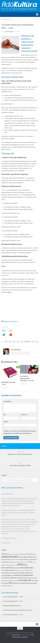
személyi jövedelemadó (23, 575)
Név (5, 414)
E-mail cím (24, 414)
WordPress (16, 635)
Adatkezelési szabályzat (20, 637)
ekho (10, 341)
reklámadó (27, 341)
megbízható (28, 570)
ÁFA (6, 341)
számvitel (31, 578)
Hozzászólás (7, 401)
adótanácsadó (9, 556)
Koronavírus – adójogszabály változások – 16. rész (27, 378)
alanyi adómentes (29, 557)
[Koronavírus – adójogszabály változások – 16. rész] (29, 369)
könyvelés (16, 568)
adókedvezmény (31, 554)
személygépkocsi (7, 575)
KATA (20, 564)
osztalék (22, 573)
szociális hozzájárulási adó (10, 578)
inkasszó (34, 562)
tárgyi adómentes (13, 580)
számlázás (24, 578)
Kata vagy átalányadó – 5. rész (13, 614)
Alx (33, 635)
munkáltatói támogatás (9, 573)
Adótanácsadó (6, 19)
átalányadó (33, 583)
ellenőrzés (12, 562)
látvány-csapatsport (20, 570)
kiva (21, 341)
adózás (20, 557)
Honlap (5, 421)
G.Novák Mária (9, 31)
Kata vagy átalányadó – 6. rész (13, 601)
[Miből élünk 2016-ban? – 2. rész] (10, 372)
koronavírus (7, 567)
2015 (3, 554)
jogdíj (10, 565)
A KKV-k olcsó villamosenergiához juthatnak (17, 610)
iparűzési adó (5, 565)
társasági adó (24, 580)
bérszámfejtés (5, 559)
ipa (18, 341)
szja (33, 341)
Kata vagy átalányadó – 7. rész (13, 597)
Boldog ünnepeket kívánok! (12, 606)
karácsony (14, 565)
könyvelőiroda (26, 567)
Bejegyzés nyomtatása (10, 321)
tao (36, 341)
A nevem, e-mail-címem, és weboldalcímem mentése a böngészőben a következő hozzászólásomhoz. (19, 432)
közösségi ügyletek (8, 570)
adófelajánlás (22, 554)
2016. (7, 554)
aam (10, 554)
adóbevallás (15, 554)
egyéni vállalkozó (15, 559)
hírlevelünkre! (7, 292)
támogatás (4, 580)
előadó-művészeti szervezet (21, 562)
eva (14, 341)
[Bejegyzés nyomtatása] (2, 321)
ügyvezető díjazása (6, 585)
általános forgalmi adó (21, 583)
